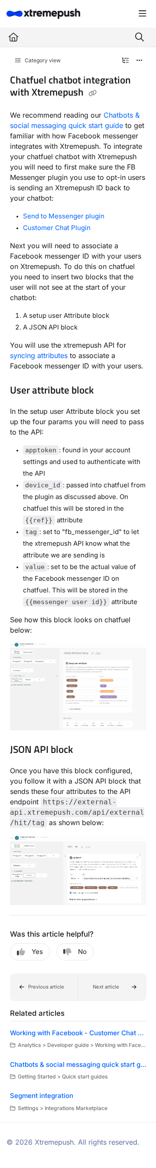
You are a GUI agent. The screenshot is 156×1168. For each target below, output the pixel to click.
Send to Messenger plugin (63, 216)
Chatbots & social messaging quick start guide (78, 1064)
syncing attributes (39, 355)
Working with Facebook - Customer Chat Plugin (78, 1033)
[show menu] (143, 14)
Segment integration (41, 1095)
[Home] (43, 14)
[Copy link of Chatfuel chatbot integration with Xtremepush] (93, 93)
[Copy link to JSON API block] (86, 750)
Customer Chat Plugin (57, 228)
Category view (42, 60)
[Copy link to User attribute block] (107, 391)
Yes (37, 951)
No (82, 951)
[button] (44, 987)
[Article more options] (139, 60)
